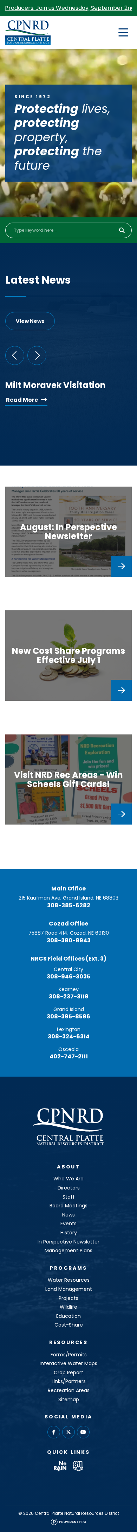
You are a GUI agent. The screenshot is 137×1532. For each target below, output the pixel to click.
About (68, 1166)
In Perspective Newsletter (68, 1241)
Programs (68, 1268)
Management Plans (68, 1250)
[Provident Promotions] (68, 1523)
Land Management (68, 1289)
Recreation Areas (69, 1390)
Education (68, 1316)
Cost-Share (68, 1324)
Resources (68, 1342)
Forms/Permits (69, 1354)
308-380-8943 (69, 940)
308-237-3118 (69, 996)
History (68, 1232)
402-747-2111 (69, 1056)
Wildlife (68, 1306)
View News (30, 321)
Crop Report (68, 1372)
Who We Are (68, 1178)
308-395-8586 (68, 1016)
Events (68, 1223)
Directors (69, 1187)
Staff (69, 1196)
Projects (68, 1298)
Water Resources (69, 1279)
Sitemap (68, 1399)
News (68, 1214)
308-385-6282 (68, 905)
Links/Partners (69, 1381)
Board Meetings (68, 1205)
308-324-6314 (69, 1036)
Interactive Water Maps (68, 1363)
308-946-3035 (68, 976)
